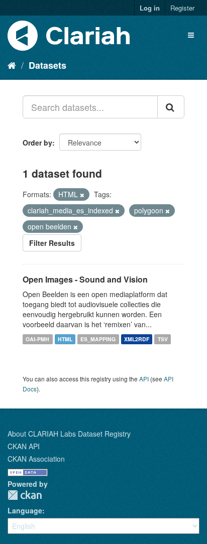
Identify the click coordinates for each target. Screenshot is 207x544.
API (144, 378)
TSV (163, 339)
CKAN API (24, 446)
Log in (150, 8)
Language (25, 510)
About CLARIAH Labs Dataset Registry (69, 434)
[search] (170, 106)
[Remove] (82, 195)
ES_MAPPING (98, 339)
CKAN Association (36, 459)
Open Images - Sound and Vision (85, 279)
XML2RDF (136, 339)
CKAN (25, 495)
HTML (65, 339)
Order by (37, 143)
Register (182, 8)
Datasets (47, 65)
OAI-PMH (37, 339)
